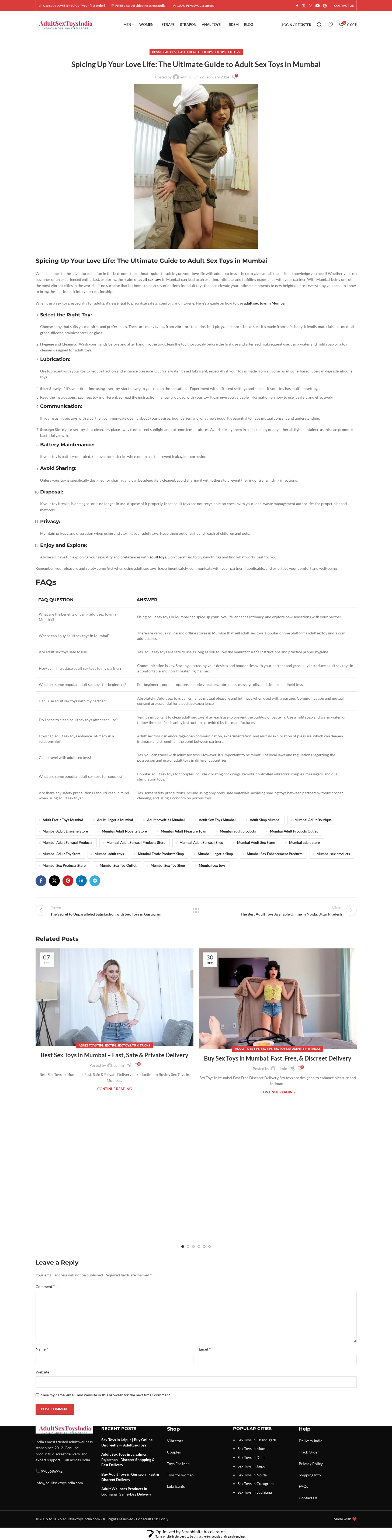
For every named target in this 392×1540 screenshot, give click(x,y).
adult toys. (158, 557)
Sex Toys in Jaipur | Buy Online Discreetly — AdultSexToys (126, 1442)
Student (294, 1048)
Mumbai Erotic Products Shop (161, 854)
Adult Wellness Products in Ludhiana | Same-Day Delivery (126, 1491)
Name (42, 1348)
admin (185, 77)
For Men (182, 1463)
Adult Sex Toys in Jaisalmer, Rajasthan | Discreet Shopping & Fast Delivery (128, 1459)
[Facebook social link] (297, 5)
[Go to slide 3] (193, 1246)
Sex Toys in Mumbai (254, 1448)
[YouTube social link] (317, 5)
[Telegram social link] (94, 880)
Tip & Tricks (141, 1045)
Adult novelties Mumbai (166, 820)
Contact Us (308, 1498)
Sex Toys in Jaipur (252, 1466)
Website (42, 1372)
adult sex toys (149, 279)
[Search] (319, 24)
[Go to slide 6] (209, 1246)
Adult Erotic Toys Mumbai (63, 820)
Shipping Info (310, 1475)
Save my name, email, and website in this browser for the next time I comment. (106, 1395)
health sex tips (201, 52)
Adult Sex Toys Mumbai (217, 820)
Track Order (309, 1452)
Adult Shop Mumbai (265, 820)
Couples (174, 1452)
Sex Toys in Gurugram (256, 1483)
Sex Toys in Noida (252, 1475)
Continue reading (114, 1089)
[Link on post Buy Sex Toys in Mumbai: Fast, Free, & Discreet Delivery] (278, 998)
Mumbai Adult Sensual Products (67, 843)
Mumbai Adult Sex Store (256, 843)
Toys (171, 1463)
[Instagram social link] (310, 5)
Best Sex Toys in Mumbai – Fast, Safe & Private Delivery (114, 1055)
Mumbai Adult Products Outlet (294, 831)
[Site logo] (65, 24)
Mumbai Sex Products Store (64, 866)
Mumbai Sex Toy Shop (168, 866)
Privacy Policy (311, 1463)
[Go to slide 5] (204, 1246)
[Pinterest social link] (324, 5)
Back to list (196, 910)
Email (205, 1348)
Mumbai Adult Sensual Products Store (135, 843)
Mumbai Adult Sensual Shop (201, 843)
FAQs (303, 1486)
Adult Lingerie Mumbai (115, 820)
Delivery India (310, 1440)
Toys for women (180, 1475)
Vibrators (175, 1440)
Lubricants (176, 1486)
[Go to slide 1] (182, 1246)
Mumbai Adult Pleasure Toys (183, 831)
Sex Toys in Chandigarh (257, 1440)
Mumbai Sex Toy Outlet (118, 866)
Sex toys (233, 52)
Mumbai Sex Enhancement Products (275, 854)
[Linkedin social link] (81, 880)
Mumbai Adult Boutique (313, 820)
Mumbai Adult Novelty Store (124, 831)
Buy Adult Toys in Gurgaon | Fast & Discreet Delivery (130, 1477)
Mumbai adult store (304, 843)
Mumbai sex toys (212, 866)
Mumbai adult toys (109, 854)
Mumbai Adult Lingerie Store (65, 831)
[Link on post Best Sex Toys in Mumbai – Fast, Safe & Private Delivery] (114, 997)
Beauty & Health (175, 52)
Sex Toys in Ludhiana (255, 1492)
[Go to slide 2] (188, 1246)
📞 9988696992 (49, 1471)
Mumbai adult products (238, 831)
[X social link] (303, 5)
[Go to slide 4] (198, 1246)
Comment (45, 1286)
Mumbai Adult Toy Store (62, 854)
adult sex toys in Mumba (264, 303)
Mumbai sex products (333, 854)
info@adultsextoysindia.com (59, 1482)
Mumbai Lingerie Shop (215, 854)
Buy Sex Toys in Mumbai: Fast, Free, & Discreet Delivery (277, 1058)
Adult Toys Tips (91, 1045)
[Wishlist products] (330, 24)
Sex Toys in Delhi (252, 1457)
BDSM (156, 52)
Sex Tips (220, 52)
